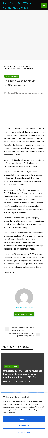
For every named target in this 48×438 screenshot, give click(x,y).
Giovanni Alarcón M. (16, 93)
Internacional (24, 66)
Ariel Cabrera (8, 381)
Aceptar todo (24, 419)
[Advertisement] (24, 35)
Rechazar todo (24, 432)
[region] (24, 415)
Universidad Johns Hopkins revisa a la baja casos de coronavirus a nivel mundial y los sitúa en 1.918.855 (22, 373)
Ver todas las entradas (24, 314)
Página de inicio (9, 66)
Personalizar (24, 426)
